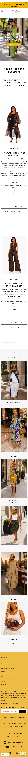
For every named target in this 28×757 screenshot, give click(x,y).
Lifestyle (3, 684)
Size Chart (8, 733)
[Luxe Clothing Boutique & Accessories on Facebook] (14, 753)
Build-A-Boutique (6, 661)
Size (14, 306)
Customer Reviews (18, 733)
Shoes (3, 676)
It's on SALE (4, 681)
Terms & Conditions (12, 736)
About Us (4, 723)
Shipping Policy (9, 726)
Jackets (3, 671)
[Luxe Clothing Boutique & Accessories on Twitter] (10, 753)
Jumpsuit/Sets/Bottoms (7, 668)
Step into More (14, 44)
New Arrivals (4, 663)
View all (14, 643)
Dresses (3, 666)
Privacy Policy (19, 726)
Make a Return (22, 723)
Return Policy (13, 723)
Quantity (14, 197)
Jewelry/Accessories (7, 673)
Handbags (4, 679)
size (14, 190)
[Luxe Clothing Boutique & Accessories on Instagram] (17, 753)
